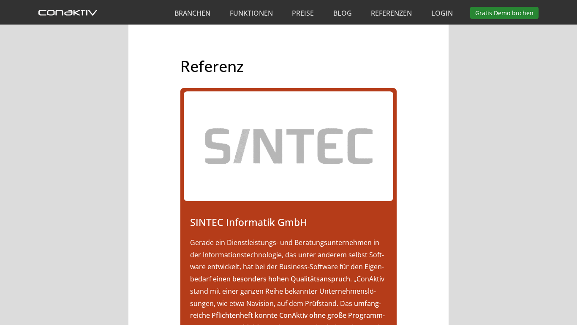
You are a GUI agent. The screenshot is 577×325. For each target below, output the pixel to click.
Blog (342, 13)
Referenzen (391, 13)
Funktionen (251, 13)
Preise (303, 13)
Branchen (192, 13)
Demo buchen (504, 13)
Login (442, 13)
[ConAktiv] (67, 13)
